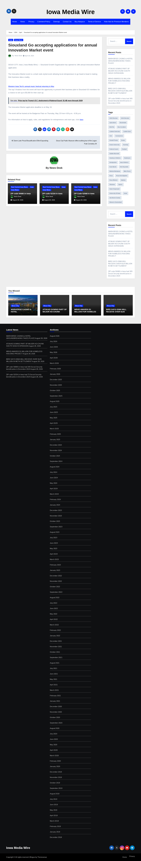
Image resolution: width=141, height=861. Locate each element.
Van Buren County (115, 198)
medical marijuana (115, 171)
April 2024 (54, 488)
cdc (111, 136)
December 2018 (56, 837)
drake (123, 140)
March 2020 (54, 755)
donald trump (114, 140)
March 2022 (54, 625)
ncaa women (113, 180)
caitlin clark (127, 131)
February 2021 (55, 696)
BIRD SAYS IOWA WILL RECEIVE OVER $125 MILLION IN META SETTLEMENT (120, 91)
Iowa (10, 40)
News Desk (18, 55)
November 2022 (56, 581)
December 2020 (56, 706)
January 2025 (55, 439)
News (22, 22)
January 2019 (55, 832)
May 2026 (53, 352)
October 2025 (55, 390)
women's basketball (116, 202)
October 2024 (55, 456)
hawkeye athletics (115, 158)
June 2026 (54, 347)
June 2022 (54, 608)
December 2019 (56, 772)
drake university (115, 144)
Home (14, 22)
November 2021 (56, 646)
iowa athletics (124, 162)
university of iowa (115, 193)
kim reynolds (124, 167)
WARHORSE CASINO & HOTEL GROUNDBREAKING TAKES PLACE (120, 61)
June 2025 (54, 412)
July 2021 (53, 668)
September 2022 (56, 592)
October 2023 (55, 521)
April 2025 (54, 423)
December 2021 (56, 641)
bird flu (112, 127)
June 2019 (54, 804)
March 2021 (54, 690)
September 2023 (56, 527)
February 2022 (55, 630)
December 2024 (56, 445)
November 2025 (56, 385)
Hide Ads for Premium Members (116, 22)
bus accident (122, 127)
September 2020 (56, 723)
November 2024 (56, 450)
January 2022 (55, 636)
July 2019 (53, 799)
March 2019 (54, 821)
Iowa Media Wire (70, 11)
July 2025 (53, 407)
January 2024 (55, 505)
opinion (123, 180)
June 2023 (54, 543)
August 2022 (54, 597)
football (124, 149)
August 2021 (54, 663)
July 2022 (53, 603)
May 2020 (53, 745)
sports (120, 184)
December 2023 (56, 510)
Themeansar (42, 857)
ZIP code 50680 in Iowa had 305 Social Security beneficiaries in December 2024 (120, 101)
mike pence (127, 171)
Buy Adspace (80, 22)
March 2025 (54, 429)
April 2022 (54, 619)
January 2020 (55, 766)
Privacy (31, 22)
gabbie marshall (114, 153)
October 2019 (55, 783)
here (81, 120)
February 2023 (55, 565)
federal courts (114, 149)
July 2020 (53, 734)
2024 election (125, 118)
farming (125, 144)
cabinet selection (115, 131)
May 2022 (53, 614)
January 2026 (55, 374)
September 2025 (56, 396)
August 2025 (54, 401)
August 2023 (54, 532)
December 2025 (56, 379)
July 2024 (53, 472)
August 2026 (54, 336)
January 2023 (55, 570)
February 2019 (55, 826)
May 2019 (53, 810)
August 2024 (54, 467)
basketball (123, 122)
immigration (113, 162)
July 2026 (53, 341)
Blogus (32, 857)
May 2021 (53, 679)
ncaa (111, 175)
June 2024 (54, 478)
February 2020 (55, 761)
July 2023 (53, 537)
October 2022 (55, 587)
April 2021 (54, 685)
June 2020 (54, 739)
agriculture (113, 122)
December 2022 (56, 576)
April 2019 (54, 815)
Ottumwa (112, 184)
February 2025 (55, 434)
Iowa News (18, 40)
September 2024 (56, 461)
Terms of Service (94, 22)
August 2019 (54, 794)
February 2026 (55, 369)
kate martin (113, 167)
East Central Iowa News (19, 187)
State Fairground (114, 189)
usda (125, 193)
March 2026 (54, 363)
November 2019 (56, 777)
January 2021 (55, 701)
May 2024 (53, 483)
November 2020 (56, 712)
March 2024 (54, 494)
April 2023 (54, 554)
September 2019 (56, 788)
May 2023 (53, 548)
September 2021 (56, 657)
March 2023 (54, 559)
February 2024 (55, 499)
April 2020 (54, 750)
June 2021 (54, 674)
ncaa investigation (121, 175)
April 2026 (54, 358)
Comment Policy (43, 22)
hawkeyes (127, 158)
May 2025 (53, 418)
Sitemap (56, 22)
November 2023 (56, 516)
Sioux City (15, 306)
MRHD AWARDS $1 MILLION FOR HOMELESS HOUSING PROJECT (119, 81)
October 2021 (55, 652)
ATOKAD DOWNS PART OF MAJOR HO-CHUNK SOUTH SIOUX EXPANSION (119, 71)
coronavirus (119, 136)
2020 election (113, 118)
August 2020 (54, 728)
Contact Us (67, 22)
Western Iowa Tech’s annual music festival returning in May (31, 86)
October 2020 (55, 717)
